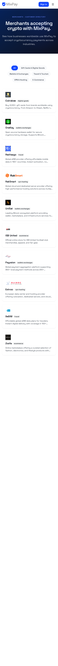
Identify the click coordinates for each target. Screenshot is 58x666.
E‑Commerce (38, 80)
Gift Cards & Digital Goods (33, 68)
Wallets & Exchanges (19, 74)
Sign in (43, 4)
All (14, 68)
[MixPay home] (10, 4)
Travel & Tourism (41, 74)
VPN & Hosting (20, 80)
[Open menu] (53, 4)
